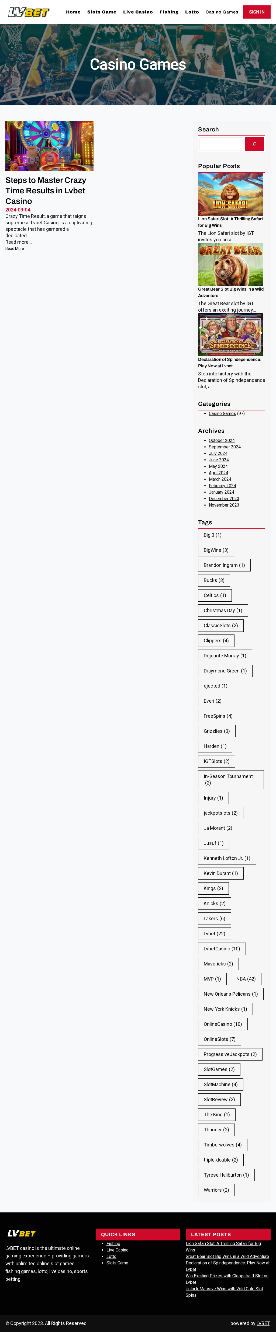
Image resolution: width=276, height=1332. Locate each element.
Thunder (216, 1129)
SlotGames (219, 1069)
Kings (213, 888)
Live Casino (117, 1250)
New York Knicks (225, 1009)
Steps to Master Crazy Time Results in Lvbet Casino (45, 190)
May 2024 (218, 466)
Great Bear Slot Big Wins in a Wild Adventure (231, 292)
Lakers (214, 918)
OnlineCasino (223, 1024)
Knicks (215, 903)
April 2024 (218, 472)
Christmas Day (223, 610)
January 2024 (221, 492)
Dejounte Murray (225, 655)
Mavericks (218, 964)
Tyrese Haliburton (226, 1175)
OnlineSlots (220, 1039)
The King (217, 1114)
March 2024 (220, 479)
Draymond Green (225, 671)
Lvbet (214, 933)
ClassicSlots (221, 625)
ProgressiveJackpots (230, 1054)
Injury (213, 798)
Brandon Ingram (224, 565)
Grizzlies (217, 731)
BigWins (216, 550)
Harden (215, 746)
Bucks (214, 580)
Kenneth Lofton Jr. (227, 858)
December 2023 (224, 498)
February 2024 (222, 485)
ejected (215, 686)
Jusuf (214, 843)
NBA (246, 979)
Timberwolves (223, 1145)
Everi (213, 701)
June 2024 (219, 459)
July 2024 (218, 453)
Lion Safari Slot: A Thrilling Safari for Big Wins (230, 222)
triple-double (221, 1160)
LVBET (263, 1323)
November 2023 (224, 505)
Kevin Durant (221, 873)
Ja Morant (218, 828)
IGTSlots (217, 761)
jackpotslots (221, 813)
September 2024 (225, 446)
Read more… (18, 242)
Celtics (215, 595)
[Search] (254, 144)
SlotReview (219, 1099)
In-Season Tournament (228, 779)
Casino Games (222, 413)
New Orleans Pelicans (231, 994)
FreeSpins (218, 716)
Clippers (216, 640)
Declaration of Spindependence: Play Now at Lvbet (229, 362)
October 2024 (222, 440)
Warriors (216, 1190)
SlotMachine (221, 1084)
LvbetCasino (222, 948)
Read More (14, 249)
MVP (212, 979)
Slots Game (117, 1262)
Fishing (113, 1243)
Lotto (111, 1256)
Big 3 (213, 535)
